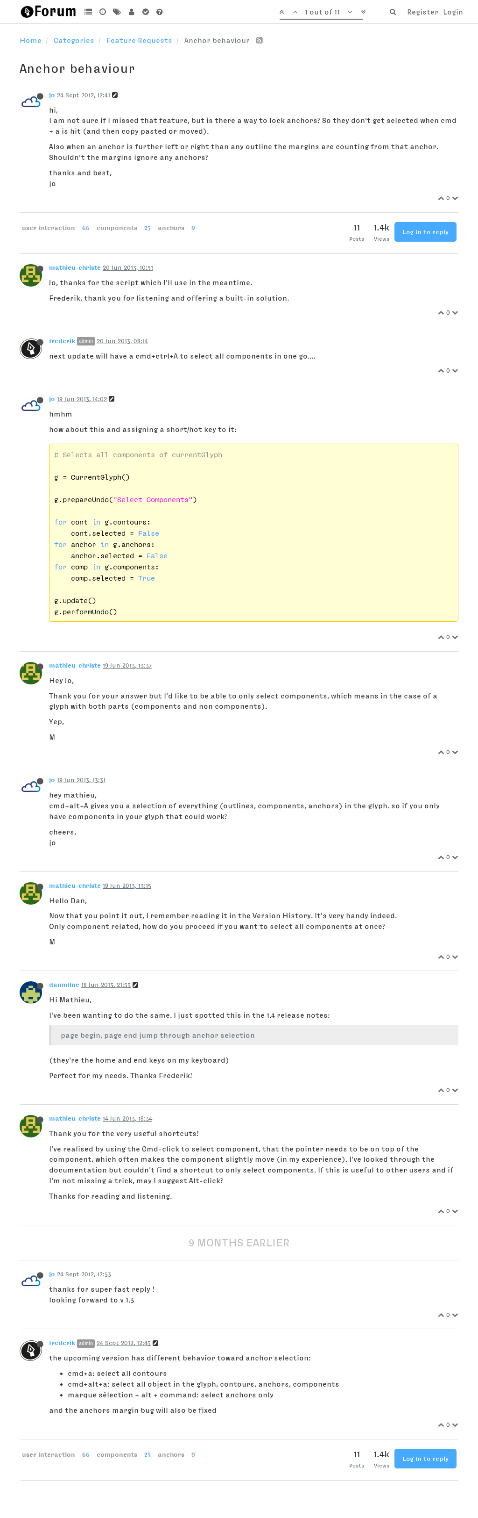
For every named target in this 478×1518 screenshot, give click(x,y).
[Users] (131, 11)
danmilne (64, 984)
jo (52, 95)
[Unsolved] (160, 11)
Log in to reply (425, 232)
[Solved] (145, 11)
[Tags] (117, 11)
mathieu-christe (75, 267)
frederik (62, 341)
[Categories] (88, 11)
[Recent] (103, 11)
